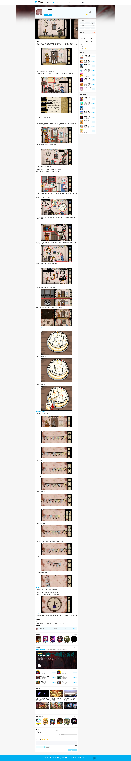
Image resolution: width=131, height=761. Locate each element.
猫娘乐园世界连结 (87, 87)
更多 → (75, 634)
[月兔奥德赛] (81, 126)
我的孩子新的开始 (87, 60)
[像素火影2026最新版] (81, 117)
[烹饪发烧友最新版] (81, 84)
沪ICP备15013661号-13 (75, 758)
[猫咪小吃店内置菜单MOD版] (81, 57)
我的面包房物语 (87, 120)
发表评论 (72, 750)
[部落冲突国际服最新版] (81, 99)
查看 (74, 628)
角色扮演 (82, 25)
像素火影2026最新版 (87, 116)
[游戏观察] (39, 2)
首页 (48, 2)
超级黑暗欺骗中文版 (87, 78)
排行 (78, 2)
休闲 (82, 23)
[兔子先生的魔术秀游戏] (38, 677)
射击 (92, 27)
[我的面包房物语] (81, 122)
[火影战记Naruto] (81, 70)
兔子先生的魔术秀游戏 (44, 676)
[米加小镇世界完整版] (81, 112)
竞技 (87, 27)
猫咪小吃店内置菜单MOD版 (87, 55)
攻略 (69, 2)
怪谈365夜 (63, 681)
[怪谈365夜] (59, 682)
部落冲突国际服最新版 (87, 97)
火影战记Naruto (87, 69)
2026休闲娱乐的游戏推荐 (93, 25)
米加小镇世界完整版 (87, 111)
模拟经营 (82, 27)
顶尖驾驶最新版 (87, 64)
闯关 (87, 23)
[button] (36, 29)
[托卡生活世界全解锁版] (81, 103)
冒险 (92, 23)
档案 (83, 2)
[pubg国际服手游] (81, 108)
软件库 (63, 2)
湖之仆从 (63, 676)
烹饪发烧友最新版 (87, 83)
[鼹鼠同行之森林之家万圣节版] (81, 131)
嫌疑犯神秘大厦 (43, 681)
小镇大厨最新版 (87, 74)
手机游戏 (40, 5)
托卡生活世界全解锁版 (87, 102)
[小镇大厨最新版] (81, 75)
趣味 (87, 25)
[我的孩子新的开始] (81, 61)
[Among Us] (38, 672)
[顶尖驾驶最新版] (81, 66)
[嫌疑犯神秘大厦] (38, 682)
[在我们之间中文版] (59, 672)
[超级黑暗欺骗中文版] (81, 80)
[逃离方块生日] (37, 629)
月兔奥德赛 (86, 125)
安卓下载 (48, 14)
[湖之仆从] (59, 677)
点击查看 (85, 46)
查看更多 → (75, 688)
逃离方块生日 (42, 628)
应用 (58, 2)
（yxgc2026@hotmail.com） (74, 757)
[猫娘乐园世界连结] (81, 89)
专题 (73, 2)
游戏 (53, 2)
